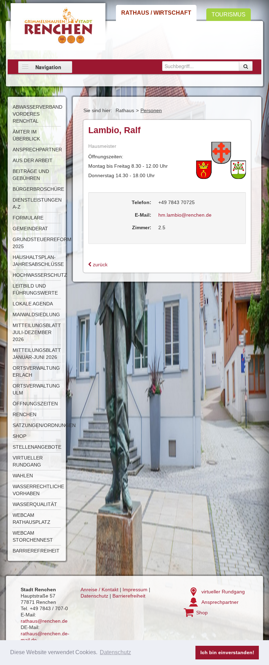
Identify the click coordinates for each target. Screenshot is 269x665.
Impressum (135, 589)
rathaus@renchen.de (44, 621)
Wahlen (23, 475)
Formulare (28, 218)
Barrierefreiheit (36, 551)
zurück (99, 264)
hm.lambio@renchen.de (185, 215)
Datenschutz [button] (115, 652)
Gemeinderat (30, 228)
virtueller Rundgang (223, 591)
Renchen (24, 414)
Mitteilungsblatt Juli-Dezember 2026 (37, 332)
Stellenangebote (37, 447)
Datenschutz (94, 596)
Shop (19, 436)
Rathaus (125, 110)
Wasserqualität (35, 504)
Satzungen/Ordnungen (44, 425)
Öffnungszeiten (35, 403)
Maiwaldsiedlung (36, 314)
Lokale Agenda (33, 303)
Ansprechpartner (37, 149)
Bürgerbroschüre (38, 189)
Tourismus (229, 14)
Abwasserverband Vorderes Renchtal (37, 114)
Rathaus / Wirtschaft (156, 13)
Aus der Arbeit (33, 160)
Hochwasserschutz (40, 275)
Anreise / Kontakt (99, 589)
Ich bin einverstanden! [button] (227, 652)
